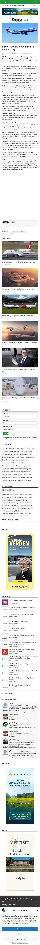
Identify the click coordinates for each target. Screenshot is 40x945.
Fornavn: (5, 413)
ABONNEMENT (5, 5)
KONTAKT (35, 5)
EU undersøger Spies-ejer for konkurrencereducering (17, 494)
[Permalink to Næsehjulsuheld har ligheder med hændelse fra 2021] (20, 395)
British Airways (14, 231)
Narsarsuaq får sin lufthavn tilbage (11, 712)
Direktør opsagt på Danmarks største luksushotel (16, 513)
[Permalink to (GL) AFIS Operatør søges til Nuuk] (5, 626)
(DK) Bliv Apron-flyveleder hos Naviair (19, 685)
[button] (37, 910)
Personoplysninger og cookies (20, 943)
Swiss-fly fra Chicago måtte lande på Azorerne (15, 460)
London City (23, 231)
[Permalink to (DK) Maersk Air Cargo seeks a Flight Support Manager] (5, 682)
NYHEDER (16, 53)
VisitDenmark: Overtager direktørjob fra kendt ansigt (17, 508)
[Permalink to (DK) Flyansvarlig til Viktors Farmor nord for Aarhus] (5, 605)
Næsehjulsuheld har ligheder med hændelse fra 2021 (19, 398)
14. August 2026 (31, 757)
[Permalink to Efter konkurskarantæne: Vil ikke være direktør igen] (20, 367)
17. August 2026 (31, 747)
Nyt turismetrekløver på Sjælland (11, 511)
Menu (7, 2)
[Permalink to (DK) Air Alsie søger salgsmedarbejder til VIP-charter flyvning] (5, 640)
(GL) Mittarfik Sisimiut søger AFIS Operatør (21, 614)
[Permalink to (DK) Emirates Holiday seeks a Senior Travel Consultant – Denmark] (5, 654)
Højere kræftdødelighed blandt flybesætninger (15, 469)
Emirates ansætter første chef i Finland (13, 463)
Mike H (11, 750)
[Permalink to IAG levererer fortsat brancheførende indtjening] (20, 286)
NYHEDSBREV (21, 5)
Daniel (11, 703)
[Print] (29, 53)
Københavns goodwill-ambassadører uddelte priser (17, 497)
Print (31, 53)
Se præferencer (20, 939)
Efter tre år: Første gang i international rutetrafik (15, 747)
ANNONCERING (13, 5)
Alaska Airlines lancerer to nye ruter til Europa (15, 480)
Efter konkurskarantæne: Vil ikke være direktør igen (18, 369)
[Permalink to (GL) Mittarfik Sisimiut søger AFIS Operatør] (5, 619)
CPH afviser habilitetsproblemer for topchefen (15, 451)
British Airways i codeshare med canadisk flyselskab (19, 342)
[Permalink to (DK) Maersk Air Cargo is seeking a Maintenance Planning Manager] (5, 668)
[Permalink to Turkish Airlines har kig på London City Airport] (20, 260)
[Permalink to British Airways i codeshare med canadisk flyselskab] (20, 340)
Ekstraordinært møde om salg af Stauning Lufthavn (17, 457)
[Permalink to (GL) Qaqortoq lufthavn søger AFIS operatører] (5, 612)
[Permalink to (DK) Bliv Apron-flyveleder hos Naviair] (5, 689)
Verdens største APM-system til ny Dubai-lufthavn (16, 474)
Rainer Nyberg (13, 739)
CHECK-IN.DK (13, 722)
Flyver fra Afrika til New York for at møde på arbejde (17, 477)
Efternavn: (6, 420)
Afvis (20, 934)
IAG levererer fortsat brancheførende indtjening (17, 289)
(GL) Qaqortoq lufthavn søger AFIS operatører (22, 607)
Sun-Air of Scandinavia (9, 233)
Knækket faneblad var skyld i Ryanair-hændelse (21, 718)
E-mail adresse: (7, 426)
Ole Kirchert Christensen (9, 906)
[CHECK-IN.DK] (20, 20)
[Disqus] (20, 195)
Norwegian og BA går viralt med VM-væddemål (17, 316)
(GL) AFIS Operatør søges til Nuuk (18, 621)
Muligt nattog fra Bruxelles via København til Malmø (17, 505)
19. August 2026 (25, 712)
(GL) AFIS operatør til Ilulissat (17, 628)
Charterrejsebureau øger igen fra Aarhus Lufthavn (17, 503)
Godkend (20, 929)
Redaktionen (8, 53)
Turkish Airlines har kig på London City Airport (17, 262)
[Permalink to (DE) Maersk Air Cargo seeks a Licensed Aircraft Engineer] (5, 675)
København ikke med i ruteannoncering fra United (16, 466)
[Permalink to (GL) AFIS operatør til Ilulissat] (5, 633)
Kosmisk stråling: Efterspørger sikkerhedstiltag (15, 454)
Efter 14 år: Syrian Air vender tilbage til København (16, 448)
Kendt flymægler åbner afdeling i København (15, 471)
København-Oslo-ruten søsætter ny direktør (14, 500)
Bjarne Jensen (13, 714)
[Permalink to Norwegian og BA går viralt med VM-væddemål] (20, 313)
